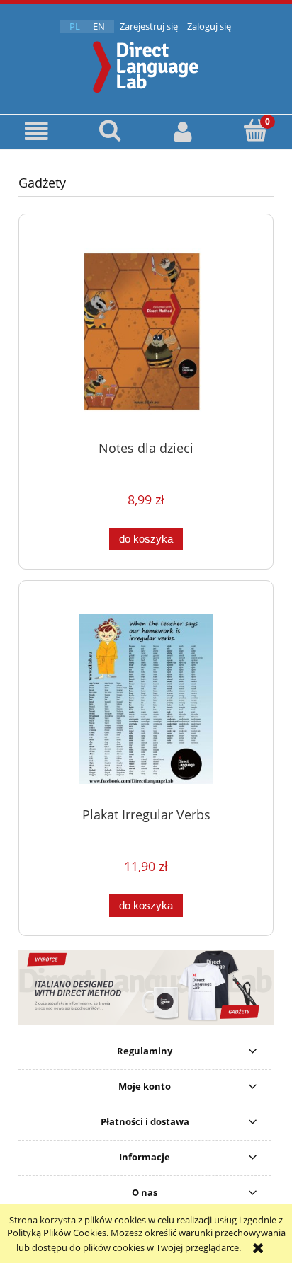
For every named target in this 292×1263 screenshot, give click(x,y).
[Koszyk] (255, 130)
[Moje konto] (182, 131)
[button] (36, 131)
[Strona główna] (146, 65)
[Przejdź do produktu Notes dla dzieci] (146, 332)
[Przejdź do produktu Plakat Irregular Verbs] (146, 699)
